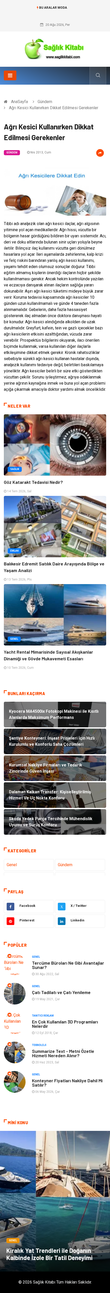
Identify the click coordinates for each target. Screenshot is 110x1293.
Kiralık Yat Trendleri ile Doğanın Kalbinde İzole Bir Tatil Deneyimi (49, 1254)
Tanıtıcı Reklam (43, 1015)
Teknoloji (39, 1045)
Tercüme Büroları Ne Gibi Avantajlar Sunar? (68, 965)
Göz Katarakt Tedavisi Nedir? (33, 482)
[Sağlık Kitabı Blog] (55, 47)
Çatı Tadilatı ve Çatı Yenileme (61, 992)
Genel (14, 639)
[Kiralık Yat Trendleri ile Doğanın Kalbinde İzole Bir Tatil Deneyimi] (55, 1201)
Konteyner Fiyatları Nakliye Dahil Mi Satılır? (67, 1083)
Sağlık (14, 469)
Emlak (14, 550)
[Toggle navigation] (10, 75)
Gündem (45, 101)
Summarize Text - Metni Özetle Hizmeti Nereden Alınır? (63, 1053)
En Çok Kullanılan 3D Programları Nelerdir (65, 1024)
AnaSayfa (19, 101)
